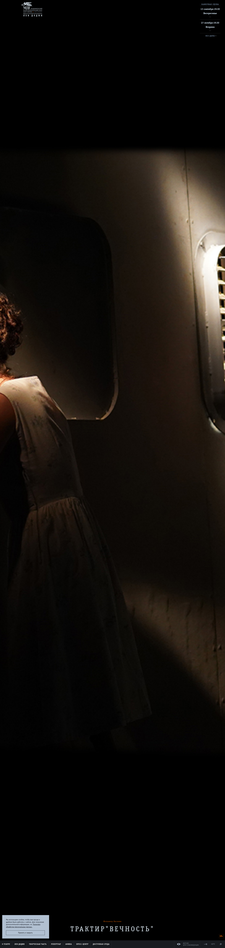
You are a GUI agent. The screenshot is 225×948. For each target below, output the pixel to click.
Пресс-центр (82, 944)
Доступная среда (101, 944)
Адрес (213, 944)
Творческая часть (38, 944)
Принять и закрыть (25, 933)
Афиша (68, 944)
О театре (6, 944)
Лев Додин (20, 944)
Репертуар (56, 944)
